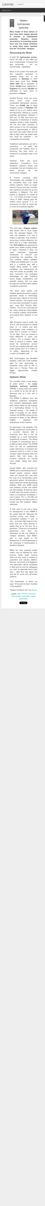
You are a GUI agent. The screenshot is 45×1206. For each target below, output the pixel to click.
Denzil (34, 590)
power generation (27, 597)
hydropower (16, 596)
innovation (26, 596)
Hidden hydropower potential (23, 24)
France (24, 593)
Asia (19, 593)
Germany (32, 593)
